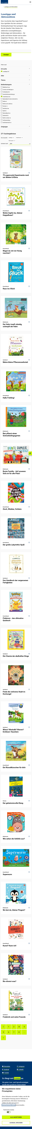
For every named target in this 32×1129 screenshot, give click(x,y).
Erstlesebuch (6, 92)
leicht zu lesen (6, 117)
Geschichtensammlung (8, 94)
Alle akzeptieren (16, 1117)
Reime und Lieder (7, 103)
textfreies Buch (6, 122)
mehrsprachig (6, 120)
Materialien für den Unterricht (10, 99)
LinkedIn (21, 1069)
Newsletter (7, 1066)
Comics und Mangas (8, 89)
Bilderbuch (5, 87)
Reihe (4, 101)
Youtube (6, 1072)
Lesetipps (5, 71)
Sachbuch (5, 108)
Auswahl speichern (16, 1122)
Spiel (4, 110)
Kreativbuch (6, 96)
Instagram (21, 1066)
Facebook (6, 1069)
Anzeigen (6, 54)
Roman (4, 106)
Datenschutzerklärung (8, 1105)
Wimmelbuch (6, 113)
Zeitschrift (5, 115)
